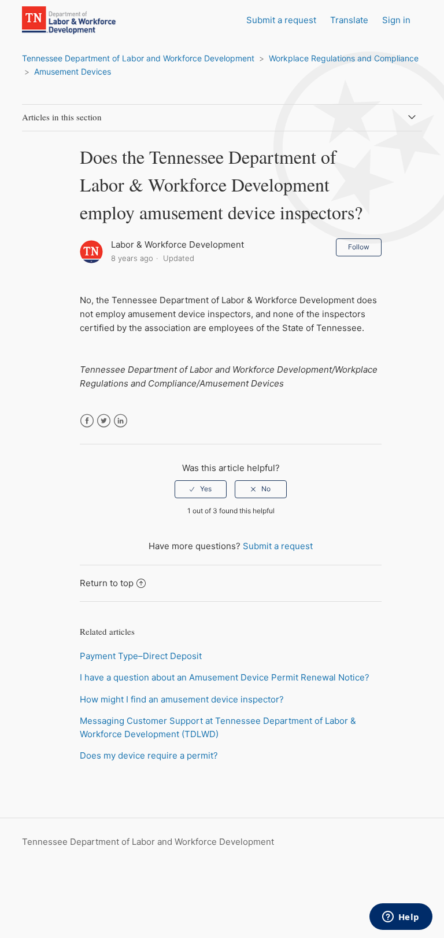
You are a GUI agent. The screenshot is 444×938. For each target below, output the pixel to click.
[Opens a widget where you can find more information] (400, 917)
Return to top (107, 582)
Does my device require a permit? (149, 755)
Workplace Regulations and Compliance (344, 58)
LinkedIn (120, 421)
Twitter (104, 421)
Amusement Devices (72, 71)
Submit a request (281, 19)
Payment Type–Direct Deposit (141, 655)
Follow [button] (358, 246)
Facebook (87, 421)
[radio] (201, 489)
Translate (349, 19)
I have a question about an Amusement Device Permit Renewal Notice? (224, 677)
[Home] (81, 32)
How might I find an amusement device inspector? (182, 699)
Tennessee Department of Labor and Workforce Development (138, 58)
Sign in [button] (396, 19)
